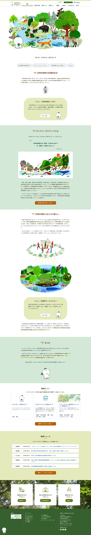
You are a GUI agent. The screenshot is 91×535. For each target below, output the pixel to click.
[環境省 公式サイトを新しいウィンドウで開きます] (77, 2)
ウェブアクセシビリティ (65, 525)
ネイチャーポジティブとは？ (40, 65)
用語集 (28, 521)
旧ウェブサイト (68, 2)
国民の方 (69, 500)
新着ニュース (30, 518)
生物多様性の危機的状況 (24, 65)
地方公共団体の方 (45, 500)
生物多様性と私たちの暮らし (57, 65)
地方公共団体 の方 (47, 516)
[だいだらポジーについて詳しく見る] (3, 530)
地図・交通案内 (63, 521)
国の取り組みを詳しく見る (45, 203)
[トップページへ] (16, 4)
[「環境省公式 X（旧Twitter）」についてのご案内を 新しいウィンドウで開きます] (63, 530)
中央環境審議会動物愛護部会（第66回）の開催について (43, 466)
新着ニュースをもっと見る (45, 473)
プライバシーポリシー (48, 520)
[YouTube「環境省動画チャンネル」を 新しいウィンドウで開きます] (65, 530)
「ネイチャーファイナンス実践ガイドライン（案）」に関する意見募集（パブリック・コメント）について (53, 446)
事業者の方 (21, 500)
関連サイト (29, 520)
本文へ (61, 2)
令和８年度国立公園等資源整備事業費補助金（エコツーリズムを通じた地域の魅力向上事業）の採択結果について (54, 460)
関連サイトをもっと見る (44, 424)
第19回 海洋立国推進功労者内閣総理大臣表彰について (43, 455)
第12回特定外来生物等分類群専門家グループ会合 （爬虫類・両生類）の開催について (49, 451)
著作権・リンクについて (65, 523)
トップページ (30, 515)
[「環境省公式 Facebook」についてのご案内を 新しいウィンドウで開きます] (61, 530)
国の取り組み (30, 516)
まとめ (70, 65)
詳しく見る (44, 116)
